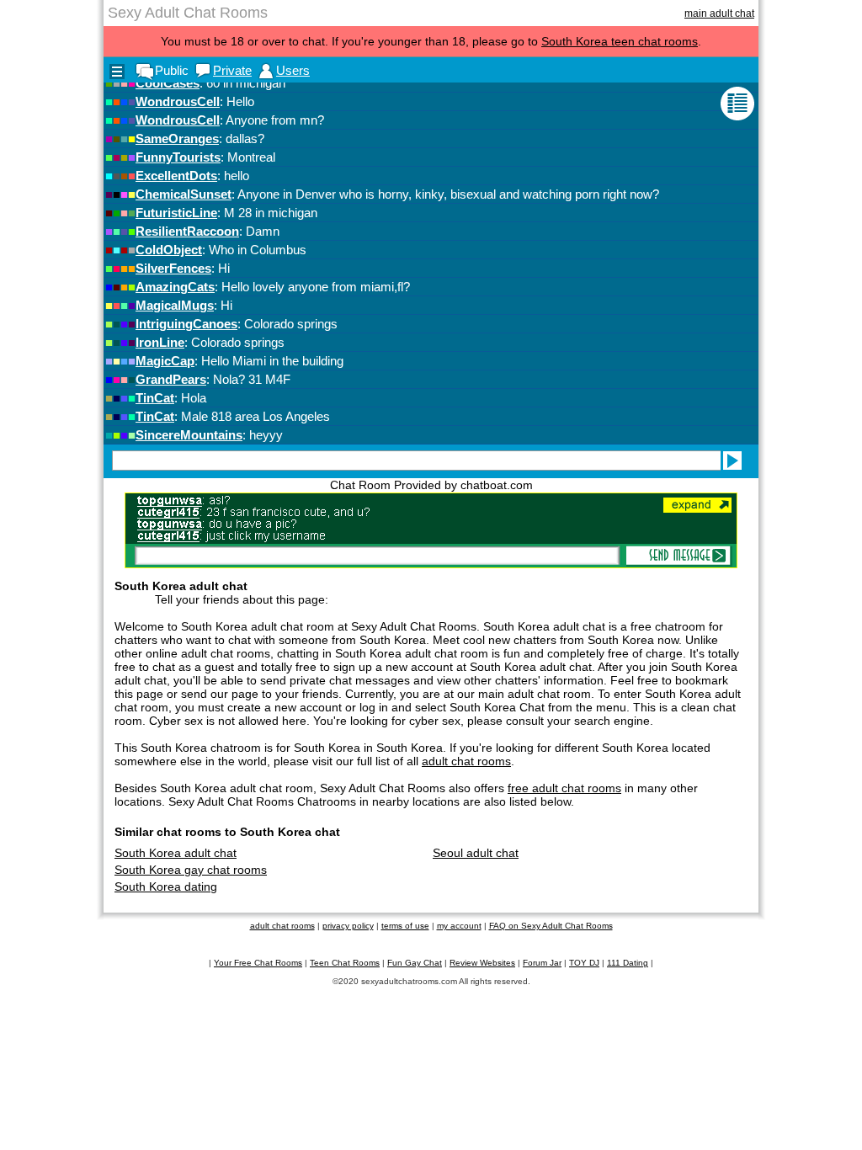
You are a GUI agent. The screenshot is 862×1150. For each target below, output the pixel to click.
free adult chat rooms (564, 788)
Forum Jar (542, 962)
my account (459, 925)
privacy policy (348, 925)
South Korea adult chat (175, 853)
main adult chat (719, 13)
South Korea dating (165, 886)
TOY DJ (584, 962)
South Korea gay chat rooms (190, 869)
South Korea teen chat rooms (619, 41)
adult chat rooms (466, 761)
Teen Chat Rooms (345, 962)
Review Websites (482, 962)
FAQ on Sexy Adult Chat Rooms (551, 925)
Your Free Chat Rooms (258, 962)
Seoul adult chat (476, 853)
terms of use (405, 925)
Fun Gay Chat (414, 962)
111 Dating (627, 962)
